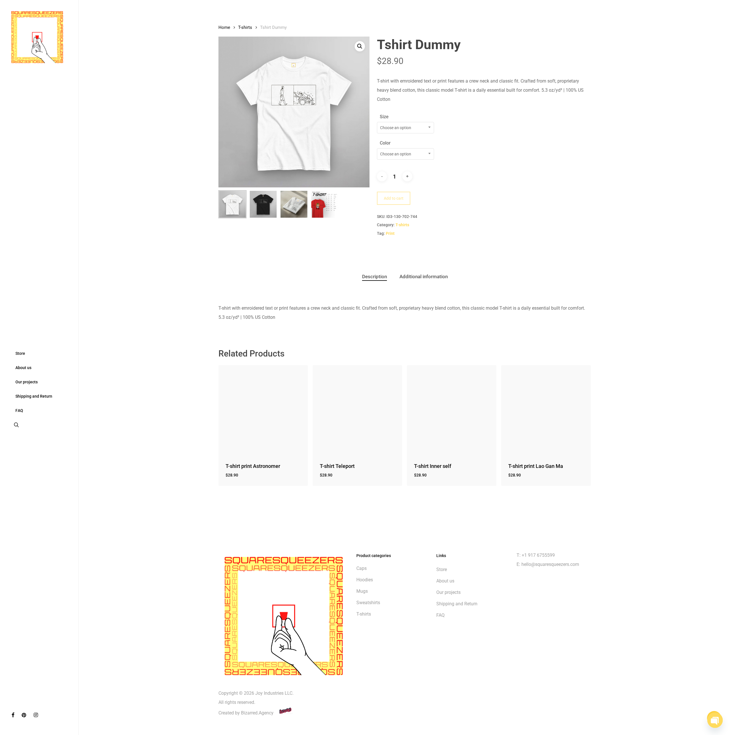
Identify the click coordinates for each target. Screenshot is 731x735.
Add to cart (393, 198)
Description (374, 276)
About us (445, 581)
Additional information (423, 276)
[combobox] (405, 127)
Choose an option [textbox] (395, 127)
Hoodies (364, 579)
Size (384, 116)
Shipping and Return (456, 603)
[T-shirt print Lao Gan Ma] (546, 409)
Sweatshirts (368, 602)
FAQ (440, 615)
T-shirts (245, 27)
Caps (361, 568)
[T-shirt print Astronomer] (263, 409)
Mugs (362, 591)
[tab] (374, 276)
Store (441, 569)
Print (390, 233)
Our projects (448, 592)
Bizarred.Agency (258, 713)
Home (224, 27)
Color (385, 143)
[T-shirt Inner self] (451, 409)
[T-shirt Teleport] (357, 409)
